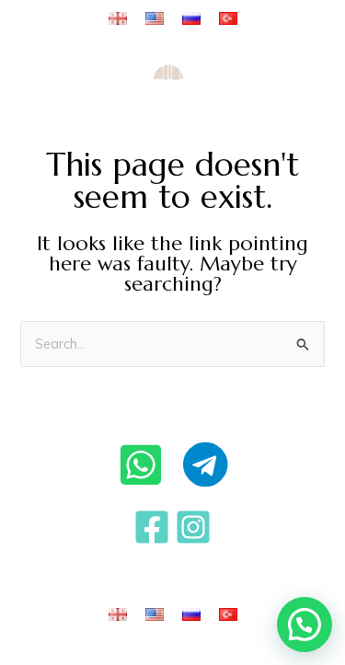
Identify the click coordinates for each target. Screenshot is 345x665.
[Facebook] (151, 527)
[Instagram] (193, 527)
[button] (304, 624)
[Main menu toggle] (302, 72)
